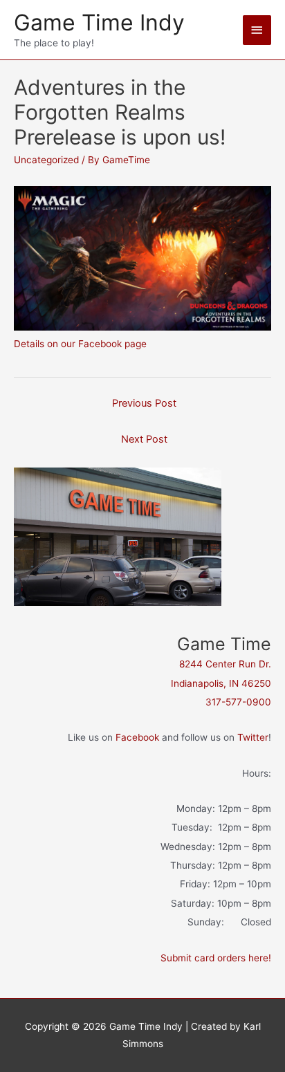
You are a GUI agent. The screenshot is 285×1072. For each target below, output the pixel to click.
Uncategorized (46, 159)
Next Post (144, 439)
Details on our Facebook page (80, 343)
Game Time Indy (99, 22)
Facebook (137, 737)
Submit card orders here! (215, 957)
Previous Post (144, 403)
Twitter (252, 737)
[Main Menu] (257, 30)
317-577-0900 (238, 702)
